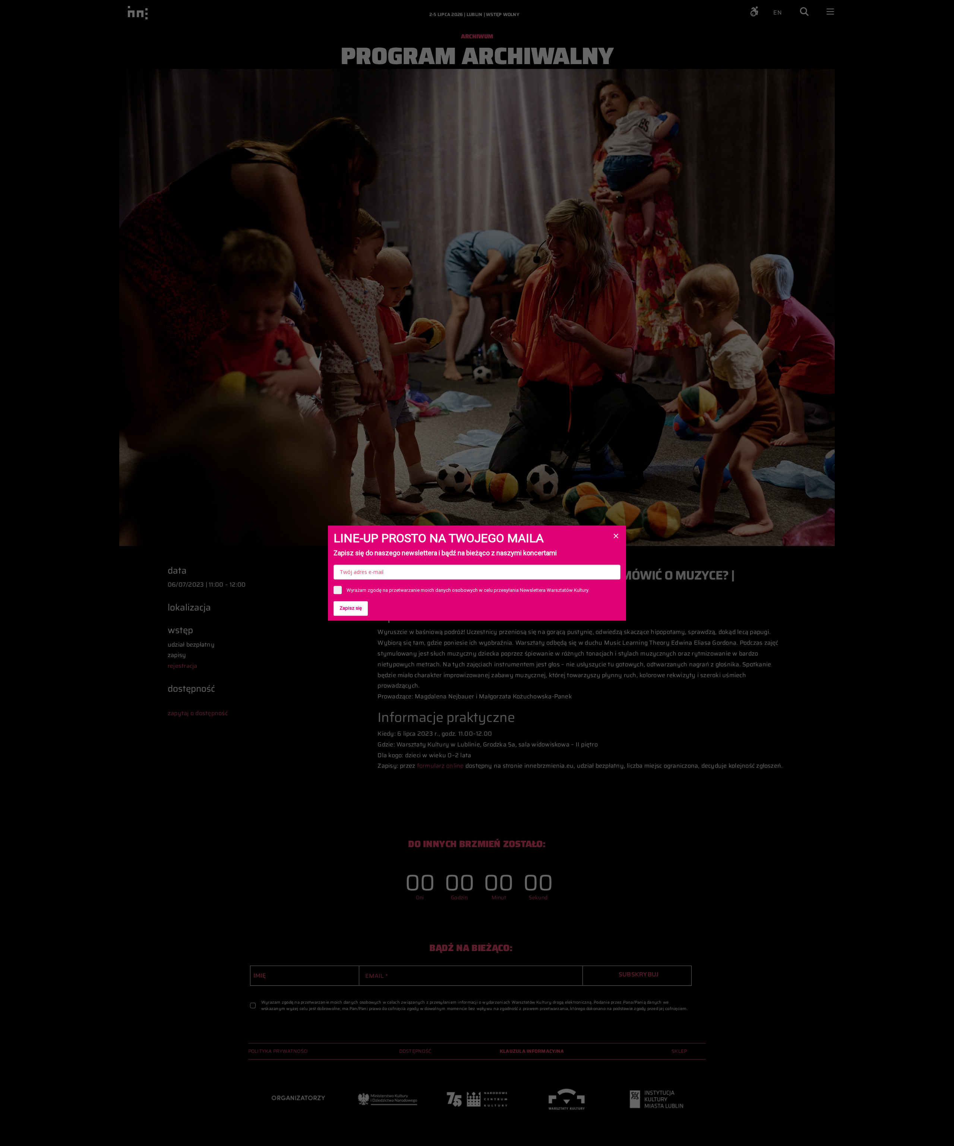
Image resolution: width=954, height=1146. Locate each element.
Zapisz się (350, 608)
